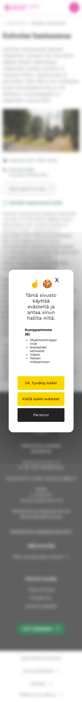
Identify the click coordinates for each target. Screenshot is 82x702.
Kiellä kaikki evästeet (40, 399)
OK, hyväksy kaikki (41, 383)
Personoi (41, 415)
